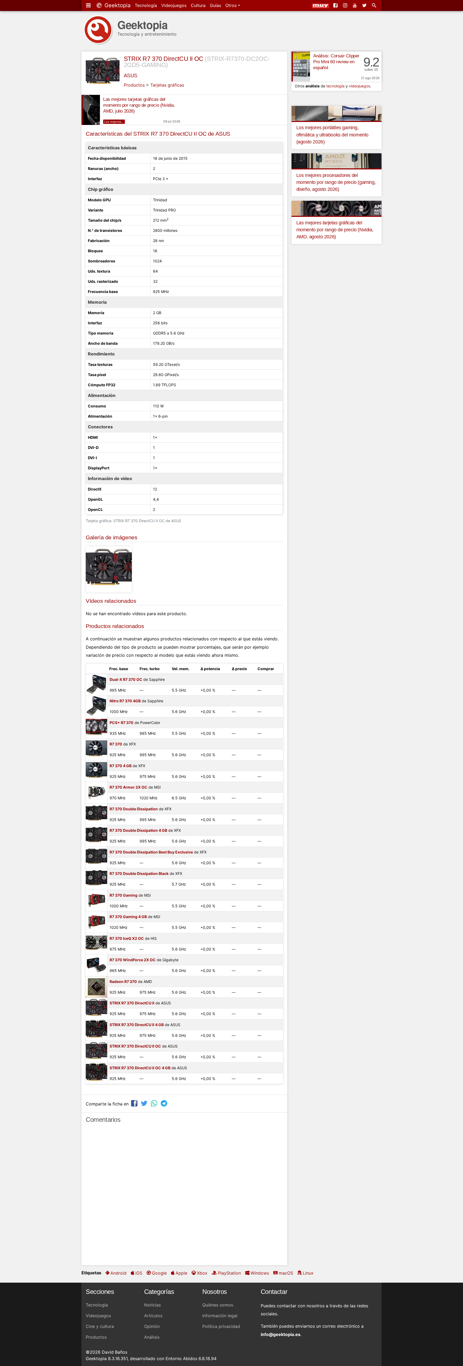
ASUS (130, 75)
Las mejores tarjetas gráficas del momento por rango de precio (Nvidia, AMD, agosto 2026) (335, 230)
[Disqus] (184, 1197)
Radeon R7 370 (123, 981)
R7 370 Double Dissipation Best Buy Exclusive (151, 852)
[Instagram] (345, 5)
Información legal (219, 1315)
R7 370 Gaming (123, 895)
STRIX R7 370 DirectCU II (132, 1003)
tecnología (335, 86)
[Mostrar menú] (89, 5)
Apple (181, 1273)
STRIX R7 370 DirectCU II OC (163, 58)
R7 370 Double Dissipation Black (139, 873)
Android (118, 1273)
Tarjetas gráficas (167, 85)
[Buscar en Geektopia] (374, 5)
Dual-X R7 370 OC (126, 679)
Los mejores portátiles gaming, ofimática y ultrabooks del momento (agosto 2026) (332, 134)
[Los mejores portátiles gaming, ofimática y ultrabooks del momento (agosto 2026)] (337, 113)
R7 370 (116, 744)
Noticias (152, 1305)
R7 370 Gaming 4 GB (128, 916)
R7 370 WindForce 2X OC (133, 959)
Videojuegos (173, 5)
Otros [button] (231, 5)
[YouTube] (355, 5)
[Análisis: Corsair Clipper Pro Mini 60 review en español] (301, 66)
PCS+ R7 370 (121, 722)
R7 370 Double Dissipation (134, 809)
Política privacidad (221, 1326)
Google (159, 1273)
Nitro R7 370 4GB (125, 701)
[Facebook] (336, 5)
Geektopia (116, 5)
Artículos (153, 1315)
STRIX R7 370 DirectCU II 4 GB (137, 1024)
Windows (260, 1273)
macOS (286, 1273)
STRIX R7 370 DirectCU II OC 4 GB (140, 1068)
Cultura (198, 5)
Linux (308, 1273)
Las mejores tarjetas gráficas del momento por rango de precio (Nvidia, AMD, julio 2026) (139, 105)
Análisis (151, 1337)
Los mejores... (114, 122)
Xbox (202, 1273)
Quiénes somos (217, 1305)
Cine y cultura (100, 1326)
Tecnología (146, 5)
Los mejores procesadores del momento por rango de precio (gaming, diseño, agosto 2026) (336, 182)
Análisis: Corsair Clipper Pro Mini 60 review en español (336, 61)
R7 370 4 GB (121, 765)
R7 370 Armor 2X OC (128, 787)
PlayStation (229, 1273)
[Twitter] (365, 5)
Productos (134, 85)
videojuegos (359, 86)
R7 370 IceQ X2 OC (127, 938)
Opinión (152, 1326)
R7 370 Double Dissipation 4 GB (138, 830)
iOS (138, 1273)
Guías (215, 5)
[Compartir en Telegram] (164, 1103)
